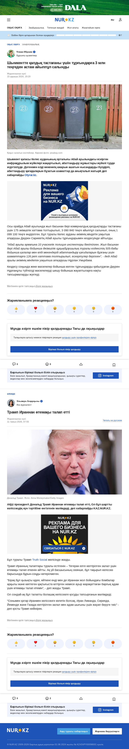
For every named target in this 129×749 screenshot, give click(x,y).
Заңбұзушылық (36, 27)
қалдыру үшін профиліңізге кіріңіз (79, 337)
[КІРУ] (120, 20)
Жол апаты (73, 27)
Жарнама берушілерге (107, 731)
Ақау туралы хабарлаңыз (74, 731)
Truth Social (39, 559)
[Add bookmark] (114, 365)
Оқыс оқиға (14, 27)
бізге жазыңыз (44, 286)
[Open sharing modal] (81, 364)
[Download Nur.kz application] (64, 7)
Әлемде (11, 394)
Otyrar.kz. (31, 175)
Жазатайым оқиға (91, 27)
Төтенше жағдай (55, 27)
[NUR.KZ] (64, 20)
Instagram (108, 375)
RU (112, 20)
